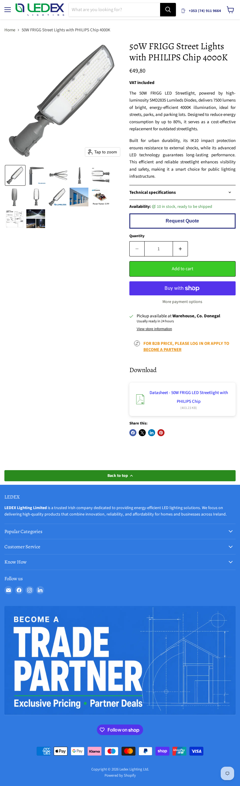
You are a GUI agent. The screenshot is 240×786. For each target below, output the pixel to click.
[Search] (168, 9)
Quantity (137, 236)
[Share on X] (142, 432)
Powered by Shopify (120, 775)
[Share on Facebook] (132, 432)
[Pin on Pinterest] (160, 432)
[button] (15, 175)
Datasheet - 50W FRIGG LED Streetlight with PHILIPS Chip (189, 397)
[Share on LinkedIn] (151, 432)
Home (9, 30)
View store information (154, 329)
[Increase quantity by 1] (180, 248)
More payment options (182, 301)
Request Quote (182, 220)
